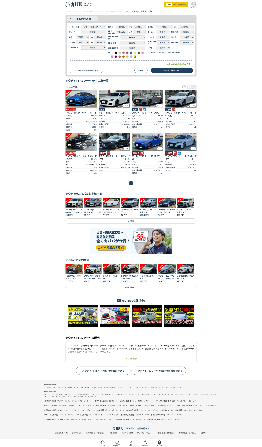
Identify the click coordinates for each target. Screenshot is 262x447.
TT (69, 415)
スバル (70, 387)
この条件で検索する (170, 70)
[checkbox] (149, 52)
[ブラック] (115, 52)
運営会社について (61, 433)
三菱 (81, 387)
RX (62, 394)
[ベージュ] (131, 56)
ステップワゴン (98, 394)
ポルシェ (154, 387)
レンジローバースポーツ (84, 419)
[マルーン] (115, 56)
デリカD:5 (153, 394)
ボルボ (147, 387)
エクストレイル (80, 394)
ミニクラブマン (113, 415)
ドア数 (150, 48)
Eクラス (121, 410)
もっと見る (129, 221)
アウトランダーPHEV (141, 394)
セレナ (71, 394)
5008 (87, 396)
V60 (64, 396)
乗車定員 (174, 42)
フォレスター (109, 394)
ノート (152, 401)
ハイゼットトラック (211, 405)
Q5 (72, 415)
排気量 (150, 27)
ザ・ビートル (197, 410)
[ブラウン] (123, 56)
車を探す (130, 428)
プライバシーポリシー (144, 433)
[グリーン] (138, 52)
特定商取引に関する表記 (165, 433)
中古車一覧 (94, 11)
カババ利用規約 (127, 433)
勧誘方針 (204, 433)
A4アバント (53, 396)
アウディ (135, 387)
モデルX (177, 419)
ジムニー (173, 394)
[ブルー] (131, 52)
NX (66, 394)
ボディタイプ (73, 47)
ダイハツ (87, 387)
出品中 (153, 52)
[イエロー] (135, 52)
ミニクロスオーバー (100, 415)
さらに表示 (132, 358)
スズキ (94, 387)
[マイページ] (193, 4)
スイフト (77, 410)
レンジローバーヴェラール (103, 419)
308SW (138, 419)
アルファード (55, 394)
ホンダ (64, 387)
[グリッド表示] (189, 86)
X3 (157, 410)
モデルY (170, 419)
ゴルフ (46, 396)
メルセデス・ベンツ (104, 387)
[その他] (135, 56)
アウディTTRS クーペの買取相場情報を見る (159, 370)
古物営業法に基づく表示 (187, 433)
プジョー (174, 387)
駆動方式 (174, 32)
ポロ (190, 410)
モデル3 (93, 396)
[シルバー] (119, 52)
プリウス (47, 394)
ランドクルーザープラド (83, 401)
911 (173, 415)
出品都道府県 (113, 48)
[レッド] (127, 52)
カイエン (180, 415)
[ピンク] (142, 52)
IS (116, 401)
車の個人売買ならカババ (76, 11)
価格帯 (110, 27)
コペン (166, 394)
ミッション (151, 32)
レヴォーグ (118, 394)
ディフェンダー (79, 396)
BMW (114, 387)
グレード (72, 32)
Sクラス (190, 394)
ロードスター (122, 405)
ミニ (60, 396)
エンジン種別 (152, 42)
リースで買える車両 (174, 52)
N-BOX (88, 394)
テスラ (180, 387)
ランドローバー (164, 387)
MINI (141, 387)
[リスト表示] (193, 86)
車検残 (173, 37)
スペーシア (182, 394)
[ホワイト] (112, 52)
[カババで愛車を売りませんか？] (131, 241)
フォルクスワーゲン (124, 387)
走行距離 (72, 42)
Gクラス (197, 394)
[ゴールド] (127, 56)
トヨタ (46, 387)
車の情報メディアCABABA (95, 433)
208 (143, 419)
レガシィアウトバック (84, 405)
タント (161, 394)
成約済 (161, 52)
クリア (141, 70)
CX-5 (125, 394)
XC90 (147, 415)
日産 (58, 387)
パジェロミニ (170, 405)
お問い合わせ (77, 433)
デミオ (131, 394)
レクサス (52, 387)
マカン (70, 396)
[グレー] (123, 52)
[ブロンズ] (119, 56)
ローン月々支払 (111, 32)
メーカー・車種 (74, 27)
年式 (70, 37)
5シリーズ (212, 394)
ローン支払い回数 (113, 37)
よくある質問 (113, 433)
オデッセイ (192, 401)
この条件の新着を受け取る (87, 70)
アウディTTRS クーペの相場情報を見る (103, 370)
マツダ (76, 387)
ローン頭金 (112, 43)
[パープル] (112, 56)
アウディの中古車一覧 (111, 11)
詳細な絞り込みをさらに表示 (178, 64)
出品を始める (143, 428)
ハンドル (151, 37)
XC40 (141, 415)
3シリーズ (204, 394)
